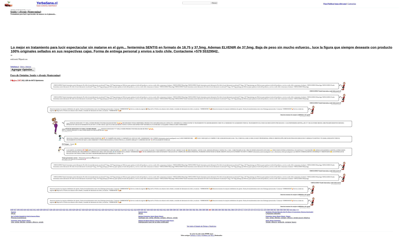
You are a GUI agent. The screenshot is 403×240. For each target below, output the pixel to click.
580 (232, 210)
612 (129, 210)
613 (125, 210)
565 (281, 210)
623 (93, 210)
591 (197, 210)
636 (50, 210)
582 (226, 210)
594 (187, 210)
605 (151, 210)
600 (167, 210)
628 (76, 210)
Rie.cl (212, 235)
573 (255, 210)
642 (31, 210)
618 (109, 210)
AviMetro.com (206, 235)
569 (268, 210)
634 (57, 210)
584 (219, 210)
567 (274, 210)
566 (278, 210)
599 (171, 210)
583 (222, 210)
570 (265, 210)
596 (180, 210)
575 (248, 210)
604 (154, 210)
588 (206, 210)
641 (34, 210)
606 (148, 210)
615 (119, 210)
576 (245, 210)
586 (213, 210)
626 (83, 210)
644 (24, 210)
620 (102, 210)
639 (41, 210)
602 (161, 210)
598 (174, 210)
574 (252, 210)
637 (47, 210)
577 (242, 210)
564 (284, 210)
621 (99, 210)
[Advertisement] (131, 30)
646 (18, 210)
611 (132, 210)
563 (288, 210)
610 (135, 210)
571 (261, 210)
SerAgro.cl (193, 235)
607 (145, 210)
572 (258, 210)
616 (115, 210)
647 (15, 210)
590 (200, 210)
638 (44, 210)
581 (229, 210)
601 (164, 210)
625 (86, 210)
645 (21, 210)
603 (158, 210)
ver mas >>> (162, 216)
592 (193, 210)
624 (89, 210)
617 (112, 210)
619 (106, 210)
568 (271, 210)
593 (190, 210)
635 (54, 210)
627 (80, 210)
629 (73, 210)
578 (239, 210)
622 (96, 210)
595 (184, 210)
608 (141, 210)
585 (216, 210)
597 (177, 210)
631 (67, 210)
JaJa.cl (199, 235)
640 (37, 210)
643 (28, 210)
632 (63, 210)
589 (203, 210)
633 (60, 210)
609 (138, 210)
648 (11, 210)
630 (70, 210)
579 (235, 210)
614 (122, 210)
